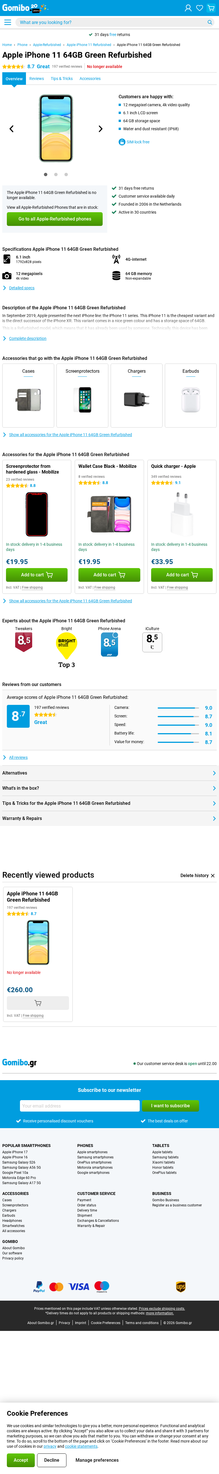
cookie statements (81, 1446)
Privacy (64, 1323)
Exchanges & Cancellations (98, 1221)
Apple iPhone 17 (15, 1152)
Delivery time (87, 1210)
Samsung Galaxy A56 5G (21, 1168)
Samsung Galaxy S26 (18, 1162)
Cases (7, 1200)
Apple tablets (162, 1152)
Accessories (15, 1193)
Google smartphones (93, 1173)
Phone (22, 45)
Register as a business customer (177, 1205)
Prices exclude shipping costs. (162, 1309)
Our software (12, 1253)
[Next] (100, 129)
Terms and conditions (142, 1323)
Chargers (9, 1210)
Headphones (12, 1221)
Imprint (80, 1323)
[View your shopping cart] (211, 8)
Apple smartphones (92, 1152)
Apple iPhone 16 (15, 1157)
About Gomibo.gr (40, 1323)
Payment (84, 1200)
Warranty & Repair (91, 1226)
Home (7, 45)
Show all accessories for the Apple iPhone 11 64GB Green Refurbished (70, 434)
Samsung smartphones (95, 1157)
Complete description (27, 338)
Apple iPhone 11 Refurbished (89, 45)
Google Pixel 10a (15, 1173)
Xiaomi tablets (163, 1162)
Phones (85, 1145)
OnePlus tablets (164, 1173)
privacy (50, 1446)
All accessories (13, 1231)
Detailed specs (22, 288)
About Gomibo (13, 1248)
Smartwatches (13, 1226)
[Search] (209, 22)
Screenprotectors (15, 1205)
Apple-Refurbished (47, 45)
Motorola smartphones (95, 1168)
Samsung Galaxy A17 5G (21, 1183)
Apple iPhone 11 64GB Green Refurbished (148, 45)
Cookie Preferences (105, 1323)
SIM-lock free (138, 142)
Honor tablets (162, 1168)
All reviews (18, 757)
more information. (160, 1313)
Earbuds (8, 1216)
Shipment (84, 1216)
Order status (86, 1205)
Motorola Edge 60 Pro (19, 1178)
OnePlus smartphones (94, 1162)
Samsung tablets (165, 1157)
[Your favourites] (199, 8)
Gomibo (10, 1241)
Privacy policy (13, 1258)
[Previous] (11, 129)
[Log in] (188, 8)
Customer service (96, 1193)
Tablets (160, 1145)
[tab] (45, 174)
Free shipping (32, 587)
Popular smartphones (26, 1145)
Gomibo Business (165, 1200)
